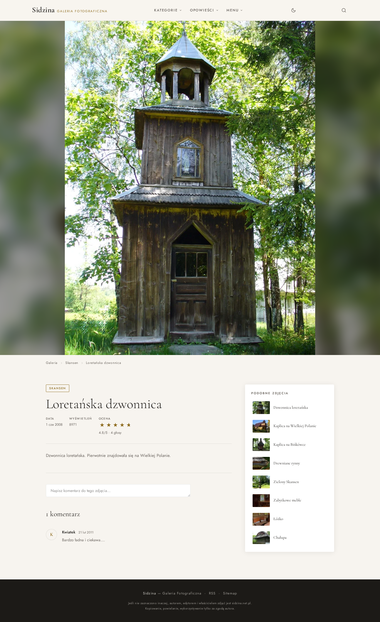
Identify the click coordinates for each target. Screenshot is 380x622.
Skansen (71, 362)
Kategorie (165, 10)
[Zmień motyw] (293, 10)
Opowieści (202, 10)
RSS (212, 593)
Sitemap (230, 593)
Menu (232, 10)
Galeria (52, 362)
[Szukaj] (344, 10)
